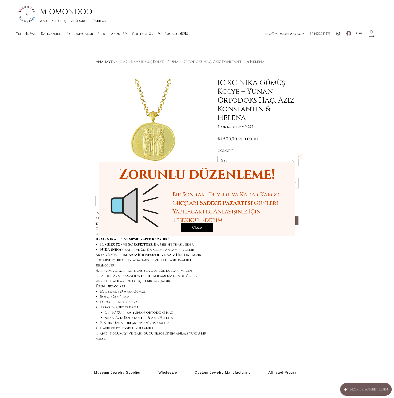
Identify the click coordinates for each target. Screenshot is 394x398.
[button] (300, 156)
